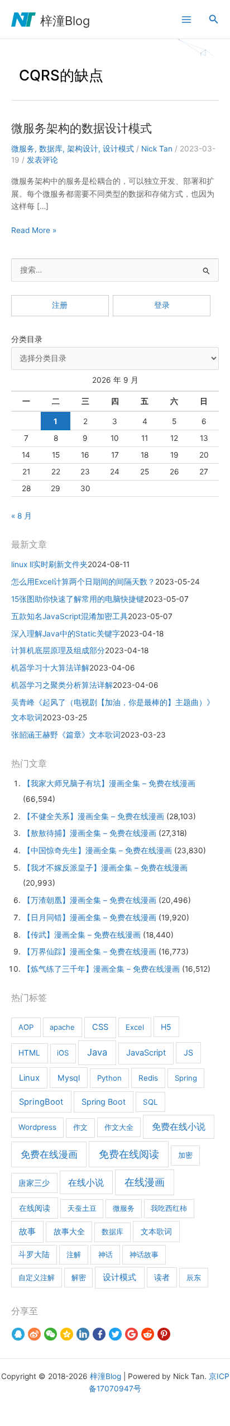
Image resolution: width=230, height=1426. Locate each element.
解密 (78, 1277)
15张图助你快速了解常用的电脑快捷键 (77, 599)
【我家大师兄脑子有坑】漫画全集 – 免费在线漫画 (109, 783)
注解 (73, 1254)
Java (97, 1052)
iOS (63, 1052)
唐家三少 (34, 1182)
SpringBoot (41, 1102)
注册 (60, 305)
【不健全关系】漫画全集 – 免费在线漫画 (93, 816)
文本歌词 (156, 1231)
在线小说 (86, 1182)
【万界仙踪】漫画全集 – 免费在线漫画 (89, 951)
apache (62, 1027)
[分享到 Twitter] (115, 1334)
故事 (27, 1232)
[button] (214, 19)
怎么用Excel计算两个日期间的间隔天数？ (83, 581)
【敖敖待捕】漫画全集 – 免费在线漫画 (89, 833)
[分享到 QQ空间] (66, 1334)
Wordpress (37, 1127)
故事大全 (69, 1231)
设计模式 (118, 148)
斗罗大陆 (34, 1254)
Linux (29, 1078)
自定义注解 (36, 1277)
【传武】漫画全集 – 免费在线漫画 (82, 934)
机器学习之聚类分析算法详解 (62, 685)
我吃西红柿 (169, 1208)
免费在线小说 (178, 1126)
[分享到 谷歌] (131, 1334)
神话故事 (144, 1254)
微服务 (23, 148)
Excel (135, 1027)
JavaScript (146, 1053)
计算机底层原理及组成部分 (58, 650)
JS (188, 1052)
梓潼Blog (65, 20)
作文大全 (118, 1127)
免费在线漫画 (49, 1154)
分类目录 (26, 339)
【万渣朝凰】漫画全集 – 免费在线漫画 (89, 900)
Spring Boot (104, 1101)
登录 (162, 305)
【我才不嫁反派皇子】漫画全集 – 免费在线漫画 (105, 867)
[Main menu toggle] (186, 19)
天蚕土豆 (82, 1208)
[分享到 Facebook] (99, 1334)
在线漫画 (144, 1182)
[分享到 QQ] (18, 1334)
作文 (80, 1127)
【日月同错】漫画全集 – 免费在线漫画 (89, 917)
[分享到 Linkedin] (82, 1334)
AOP (25, 1027)
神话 (105, 1254)
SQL (150, 1101)
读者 (162, 1277)
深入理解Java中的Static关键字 (65, 633)
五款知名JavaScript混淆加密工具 (69, 616)
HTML (29, 1052)
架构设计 (82, 148)
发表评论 (42, 159)
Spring (186, 1077)
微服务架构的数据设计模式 (81, 128)
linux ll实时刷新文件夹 (49, 564)
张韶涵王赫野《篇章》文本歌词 (66, 734)
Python (109, 1077)
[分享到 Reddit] (147, 1334)
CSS (100, 1027)
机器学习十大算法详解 (50, 667)
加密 (185, 1155)
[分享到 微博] (34, 1334)
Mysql (69, 1077)
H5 (166, 1027)
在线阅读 (34, 1208)
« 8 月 (21, 515)
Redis (148, 1077)
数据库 (51, 148)
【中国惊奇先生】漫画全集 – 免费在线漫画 (97, 850)
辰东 (193, 1277)
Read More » (33, 231)
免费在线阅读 (129, 1154)
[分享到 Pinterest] (163, 1334)
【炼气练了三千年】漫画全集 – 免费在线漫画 (101, 968)
